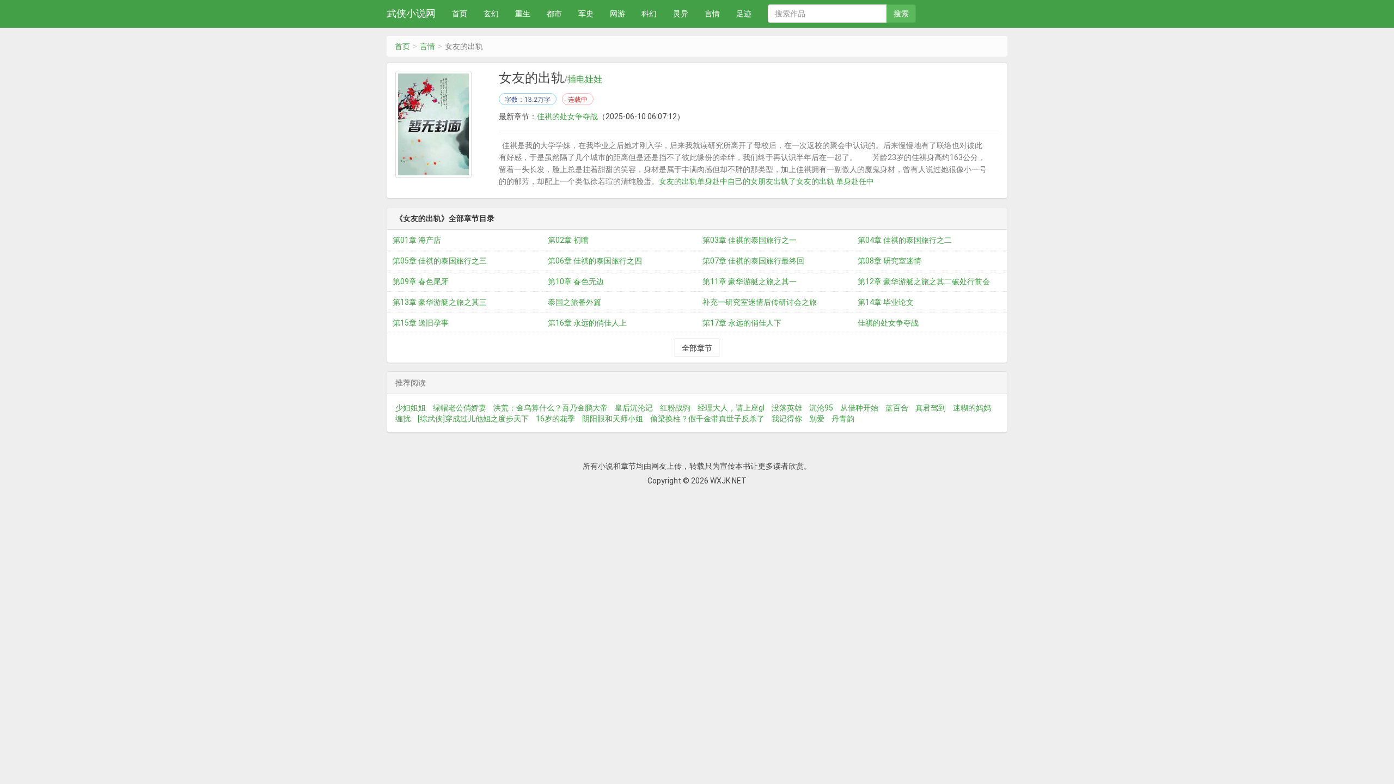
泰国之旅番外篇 (574, 302)
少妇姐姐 (410, 407)
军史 (586, 13)
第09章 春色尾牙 (421, 281)
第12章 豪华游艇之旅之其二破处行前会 (924, 281)
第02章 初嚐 (568, 240)
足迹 (743, 13)
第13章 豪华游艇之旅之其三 (440, 302)
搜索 (901, 13)
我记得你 (787, 418)
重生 (522, 13)
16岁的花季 (555, 418)
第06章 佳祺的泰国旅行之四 (595, 260)
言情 (712, 13)
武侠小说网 (411, 13)
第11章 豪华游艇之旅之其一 (749, 281)
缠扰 (403, 418)
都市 (554, 13)
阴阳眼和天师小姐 (612, 418)
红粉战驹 (675, 407)
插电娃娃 (584, 79)
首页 (459, 13)
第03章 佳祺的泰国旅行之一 (749, 240)
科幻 (649, 13)
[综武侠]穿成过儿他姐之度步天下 (473, 418)
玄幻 (491, 13)
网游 (617, 13)
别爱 (816, 418)
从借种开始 (859, 407)
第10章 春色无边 (576, 281)
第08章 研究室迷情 (889, 260)
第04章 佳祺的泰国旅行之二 (905, 240)
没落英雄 (787, 407)
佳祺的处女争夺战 (567, 116)
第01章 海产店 (417, 240)
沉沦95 (821, 407)
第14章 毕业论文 (886, 302)
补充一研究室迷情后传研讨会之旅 (759, 302)
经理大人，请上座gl (731, 407)
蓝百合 (896, 407)
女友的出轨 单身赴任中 (835, 181)
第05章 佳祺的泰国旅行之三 (440, 260)
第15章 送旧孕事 (421, 322)
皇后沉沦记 (634, 407)
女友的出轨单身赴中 (693, 181)
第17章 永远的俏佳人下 (741, 322)
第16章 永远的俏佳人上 (587, 322)
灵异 (680, 13)
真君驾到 (930, 407)
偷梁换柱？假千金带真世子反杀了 (707, 418)
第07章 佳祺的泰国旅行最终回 (753, 260)
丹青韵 (842, 418)
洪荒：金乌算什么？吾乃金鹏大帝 (550, 407)
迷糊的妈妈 (972, 407)
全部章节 (697, 348)
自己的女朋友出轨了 (761, 181)
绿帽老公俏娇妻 (459, 407)
